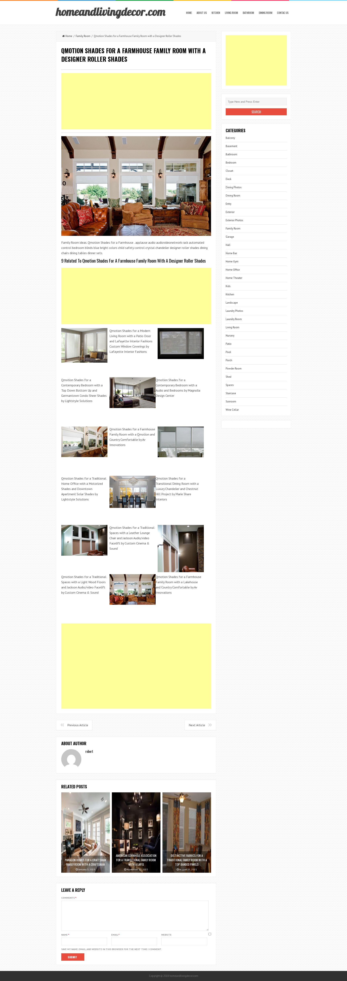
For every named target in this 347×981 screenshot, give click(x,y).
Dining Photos (234, 187)
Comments (68, 897)
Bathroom (248, 13)
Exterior (230, 212)
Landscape (232, 302)
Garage (230, 236)
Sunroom (231, 401)
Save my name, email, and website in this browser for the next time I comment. (111, 949)
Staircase (231, 393)
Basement (231, 146)
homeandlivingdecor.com (110, 11)
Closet (229, 171)
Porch (229, 360)
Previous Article (77, 725)
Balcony (230, 138)
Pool (228, 352)
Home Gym (232, 261)
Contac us (283, 13)
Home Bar (231, 253)
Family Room (83, 36)
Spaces (230, 385)
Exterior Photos (234, 220)
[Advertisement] (136, 101)
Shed (228, 376)
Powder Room (234, 368)
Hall (228, 245)
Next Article (197, 725)
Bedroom (231, 162)
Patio (229, 344)
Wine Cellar (232, 409)
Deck (228, 179)
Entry (228, 204)
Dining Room (265, 13)
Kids (228, 286)
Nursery (230, 335)
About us (202, 13)
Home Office (233, 269)
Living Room (231, 13)
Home (189, 13)
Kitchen (216, 13)
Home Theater (234, 278)
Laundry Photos (234, 311)
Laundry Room (234, 319)
